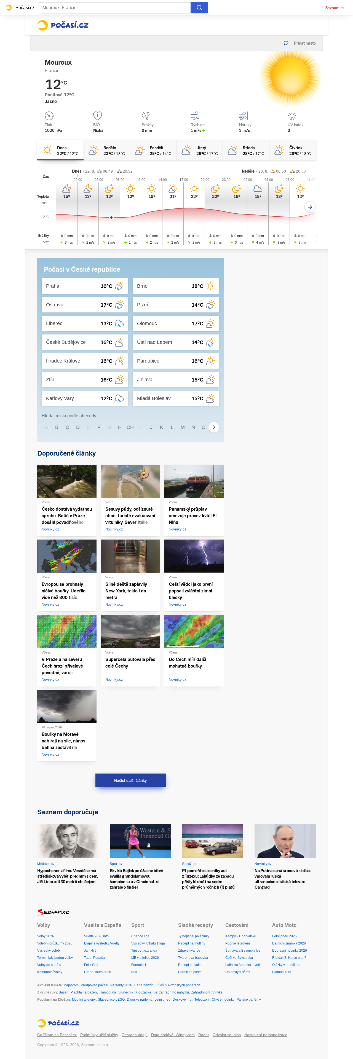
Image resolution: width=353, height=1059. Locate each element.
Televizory (202, 999)
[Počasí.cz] (63, 25)
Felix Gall (91, 965)
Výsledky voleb (48, 950)
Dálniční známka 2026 (289, 943)
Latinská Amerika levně (242, 965)
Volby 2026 (45, 936)
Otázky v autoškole (286, 965)
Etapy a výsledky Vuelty (101, 943)
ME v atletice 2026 (145, 958)
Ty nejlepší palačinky (193, 936)
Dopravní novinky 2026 (289, 950)
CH (130, 427)
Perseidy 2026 (121, 985)
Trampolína (107, 992)
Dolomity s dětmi (237, 972)
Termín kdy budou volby (55, 958)
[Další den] (310, 207)
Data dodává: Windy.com (173, 1035)
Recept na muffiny (191, 943)
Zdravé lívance (189, 950)
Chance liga (140, 936)
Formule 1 (138, 965)
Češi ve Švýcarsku (239, 958)
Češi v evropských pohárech (179, 985)
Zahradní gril (200, 992)
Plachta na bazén (84, 992)
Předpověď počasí (94, 985)
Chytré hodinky (223, 999)
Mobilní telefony (84, 999)
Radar (203, 1035)
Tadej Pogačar (95, 958)
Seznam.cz (334, 8)
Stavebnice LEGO (111, 999)
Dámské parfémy (139, 999)
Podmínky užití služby (99, 1035)
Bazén (63, 992)
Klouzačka (143, 992)
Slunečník (125, 992)
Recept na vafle (190, 965)
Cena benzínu (145, 985)
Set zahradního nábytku (171, 992)
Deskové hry (182, 999)
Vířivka (217, 992)
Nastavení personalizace (265, 1035)
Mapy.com (71, 985)
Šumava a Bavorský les (242, 950)
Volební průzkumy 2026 (55, 943)
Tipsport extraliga (144, 950)
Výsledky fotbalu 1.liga (148, 943)
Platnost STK (282, 972)
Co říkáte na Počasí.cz (57, 1035)
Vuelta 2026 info (96, 936)
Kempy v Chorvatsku (240, 936)
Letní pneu (162, 999)
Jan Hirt (90, 950)
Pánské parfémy (249, 999)
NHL (134, 972)
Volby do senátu (49, 965)
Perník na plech (190, 972)
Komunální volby (49, 972)
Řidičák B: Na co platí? (289, 958)
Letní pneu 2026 (284, 936)
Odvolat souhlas (227, 1035)
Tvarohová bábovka (193, 958)
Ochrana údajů (135, 1035)
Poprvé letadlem (237, 943)
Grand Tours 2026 (97, 972)
